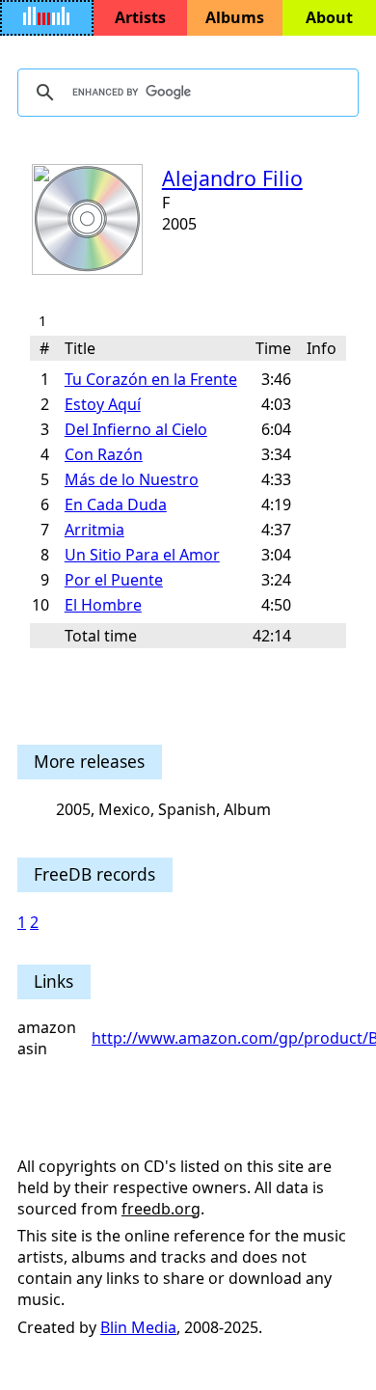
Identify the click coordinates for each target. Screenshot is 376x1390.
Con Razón (104, 454)
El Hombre (103, 604)
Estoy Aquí (103, 404)
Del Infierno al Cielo (136, 429)
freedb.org (161, 1208)
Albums (234, 17)
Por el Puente (114, 579)
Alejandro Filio (232, 178)
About (329, 17)
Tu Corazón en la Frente (151, 379)
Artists (140, 17)
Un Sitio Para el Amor (142, 554)
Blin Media (138, 1327)
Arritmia (94, 529)
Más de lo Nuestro (132, 479)
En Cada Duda (116, 504)
